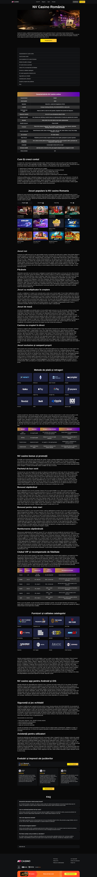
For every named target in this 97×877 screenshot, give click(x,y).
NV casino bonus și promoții (25, 64)
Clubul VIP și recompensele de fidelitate (28, 67)
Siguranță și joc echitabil (24, 76)
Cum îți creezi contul (23, 56)
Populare (24, 202)
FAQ (20, 84)
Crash (55, 202)
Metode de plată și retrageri (25, 62)
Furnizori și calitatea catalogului (26, 70)
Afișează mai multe (48, 788)
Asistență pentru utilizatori (25, 78)
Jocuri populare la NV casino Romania (27, 59)
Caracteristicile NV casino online (26, 53)
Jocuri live (40, 202)
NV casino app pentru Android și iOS (27, 73)
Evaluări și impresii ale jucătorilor (26, 81)
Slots (71, 202)
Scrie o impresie (72, 764)
